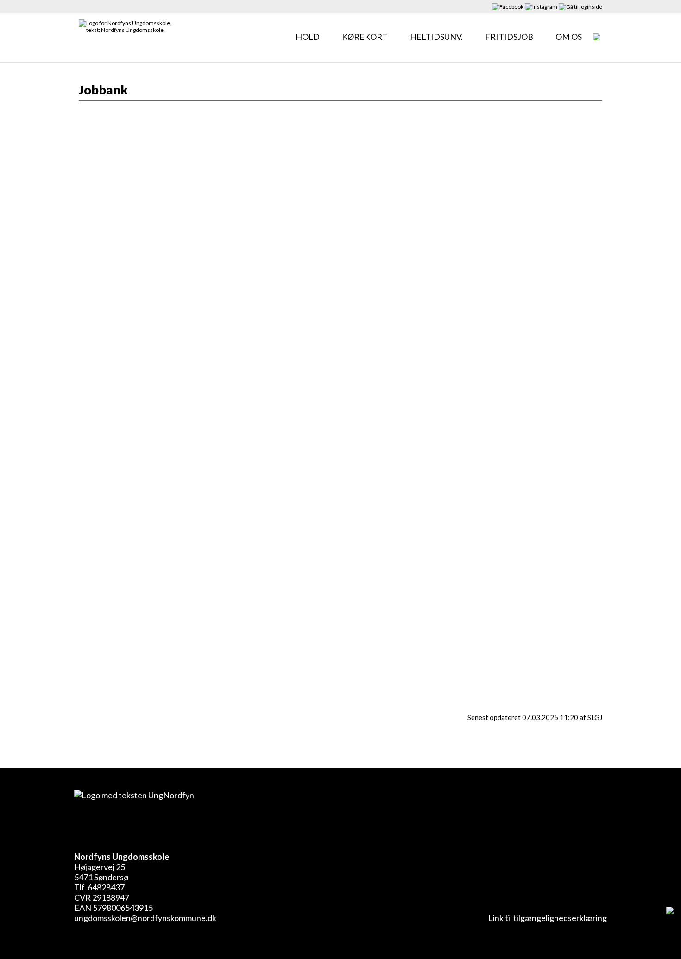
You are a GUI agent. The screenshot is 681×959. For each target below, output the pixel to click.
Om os (568, 36)
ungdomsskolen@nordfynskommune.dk (145, 918)
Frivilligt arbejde (169, 136)
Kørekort (365, 36)
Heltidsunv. (436, 36)
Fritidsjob (509, 36)
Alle (88, 136)
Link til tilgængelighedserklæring (546, 918)
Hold (308, 36)
